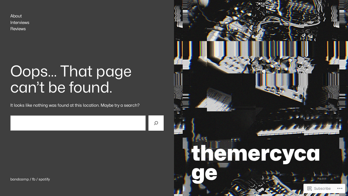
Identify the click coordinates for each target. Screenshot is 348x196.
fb (33, 179)
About (16, 16)
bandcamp (19, 179)
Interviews (19, 22)
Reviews (18, 29)
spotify (44, 179)
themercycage (255, 162)
